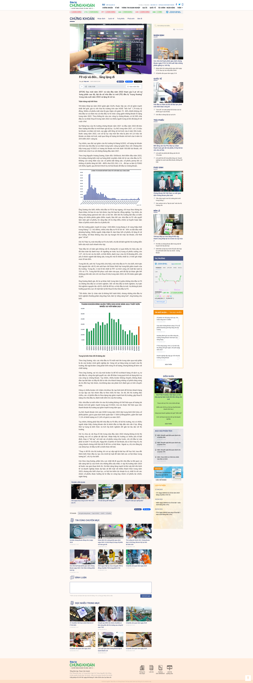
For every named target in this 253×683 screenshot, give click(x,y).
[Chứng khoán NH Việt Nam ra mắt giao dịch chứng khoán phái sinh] (168, 181)
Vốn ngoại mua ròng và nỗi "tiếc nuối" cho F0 (82, 502)
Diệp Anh (86, 81)
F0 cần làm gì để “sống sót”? (107, 501)
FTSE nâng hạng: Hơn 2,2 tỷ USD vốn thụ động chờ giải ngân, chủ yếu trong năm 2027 (168, 348)
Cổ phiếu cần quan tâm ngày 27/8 (166, 73)
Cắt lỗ (102, 513)
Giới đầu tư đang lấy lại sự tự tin (166, 114)
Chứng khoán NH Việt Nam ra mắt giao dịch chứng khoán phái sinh (167, 194)
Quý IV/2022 (95, 513)
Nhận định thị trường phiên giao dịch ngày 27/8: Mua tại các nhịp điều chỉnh (169, 69)
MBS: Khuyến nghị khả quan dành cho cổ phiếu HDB (169, 436)
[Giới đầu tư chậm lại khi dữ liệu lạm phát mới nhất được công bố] (168, 92)
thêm (179, 8)
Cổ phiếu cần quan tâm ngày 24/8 (136, 648)
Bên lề (139, 18)
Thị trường (160, 258)
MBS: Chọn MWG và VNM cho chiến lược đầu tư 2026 (168, 458)
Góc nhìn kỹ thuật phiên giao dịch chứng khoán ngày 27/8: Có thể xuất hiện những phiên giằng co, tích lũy (168, 63)
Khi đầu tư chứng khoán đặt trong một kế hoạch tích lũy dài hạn (168, 245)
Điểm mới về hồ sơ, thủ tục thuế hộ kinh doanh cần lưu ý (168, 408)
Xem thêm (168, 364)
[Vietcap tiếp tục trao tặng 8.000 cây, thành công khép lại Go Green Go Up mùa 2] (168, 224)
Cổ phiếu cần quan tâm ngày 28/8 (136, 566)
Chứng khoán (107, 8)
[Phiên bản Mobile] (181, 4)
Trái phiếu (121, 18)
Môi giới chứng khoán (84, 513)
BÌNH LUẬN (80, 577)
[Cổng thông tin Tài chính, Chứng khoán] (82, 5)
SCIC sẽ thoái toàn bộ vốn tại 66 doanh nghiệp (168, 418)
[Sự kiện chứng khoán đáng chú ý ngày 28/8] (82, 531)
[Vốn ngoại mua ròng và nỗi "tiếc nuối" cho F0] (83, 491)
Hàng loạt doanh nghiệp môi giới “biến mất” (168, 413)
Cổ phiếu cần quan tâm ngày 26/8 (80, 648)
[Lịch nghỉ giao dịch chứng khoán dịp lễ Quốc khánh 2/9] (111, 639)
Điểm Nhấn (168, 376)
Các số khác (161, 480)
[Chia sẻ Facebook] (175, 4)
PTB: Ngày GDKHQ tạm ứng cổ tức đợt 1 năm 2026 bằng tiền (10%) (168, 513)
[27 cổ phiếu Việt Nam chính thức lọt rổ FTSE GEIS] (82, 614)
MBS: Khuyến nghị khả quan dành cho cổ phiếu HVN (169, 443)
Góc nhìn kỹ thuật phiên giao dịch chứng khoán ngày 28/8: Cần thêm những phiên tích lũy (82, 568)
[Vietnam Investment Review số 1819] (176, 474)
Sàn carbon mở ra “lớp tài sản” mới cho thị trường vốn (169, 204)
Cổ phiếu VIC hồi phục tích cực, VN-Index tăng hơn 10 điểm (167, 319)
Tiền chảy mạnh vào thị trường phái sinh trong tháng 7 (168, 199)
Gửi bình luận (146, 596)
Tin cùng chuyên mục (87, 520)
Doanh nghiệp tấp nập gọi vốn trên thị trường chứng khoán (168, 357)
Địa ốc (145, 8)
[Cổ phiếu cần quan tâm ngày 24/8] (139, 639)
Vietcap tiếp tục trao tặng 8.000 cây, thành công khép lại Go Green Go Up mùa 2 (168, 238)
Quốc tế (153, 8)
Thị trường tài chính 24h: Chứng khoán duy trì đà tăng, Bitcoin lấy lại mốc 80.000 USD (138, 542)
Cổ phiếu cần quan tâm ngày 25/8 (136, 623)
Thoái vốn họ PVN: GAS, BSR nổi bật (168, 403)
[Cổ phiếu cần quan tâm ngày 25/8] (139, 614)
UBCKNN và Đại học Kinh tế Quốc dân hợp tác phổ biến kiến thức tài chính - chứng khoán (169, 251)
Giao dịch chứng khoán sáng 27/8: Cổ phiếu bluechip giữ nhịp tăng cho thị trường (168, 327)
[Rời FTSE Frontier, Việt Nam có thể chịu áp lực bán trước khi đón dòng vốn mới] (168, 385)
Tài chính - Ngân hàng (166, 8)
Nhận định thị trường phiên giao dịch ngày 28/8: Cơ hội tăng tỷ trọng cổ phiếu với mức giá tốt (110, 542)
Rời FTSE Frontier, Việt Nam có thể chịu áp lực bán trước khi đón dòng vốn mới (168, 397)
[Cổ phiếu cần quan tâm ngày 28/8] (139, 556)
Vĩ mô (117, 8)
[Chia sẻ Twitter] (178, 4)
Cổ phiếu (108, 513)
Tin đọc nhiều (175, 312)
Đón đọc (158, 468)
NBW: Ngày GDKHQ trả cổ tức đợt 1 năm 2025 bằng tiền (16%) (168, 504)
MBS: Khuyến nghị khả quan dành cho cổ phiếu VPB (169, 451)
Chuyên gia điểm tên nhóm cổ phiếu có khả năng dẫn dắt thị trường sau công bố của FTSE (110, 625)
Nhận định (101, 18)
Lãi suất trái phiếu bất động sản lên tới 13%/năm (168, 154)
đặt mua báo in (110, 5)
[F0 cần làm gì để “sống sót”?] (110, 491)
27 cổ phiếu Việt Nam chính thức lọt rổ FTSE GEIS (81, 624)
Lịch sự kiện (160, 485)
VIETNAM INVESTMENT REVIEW (166, 5)
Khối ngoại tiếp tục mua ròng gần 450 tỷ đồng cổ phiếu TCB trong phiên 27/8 (110, 567)
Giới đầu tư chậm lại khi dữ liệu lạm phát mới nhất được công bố (168, 105)
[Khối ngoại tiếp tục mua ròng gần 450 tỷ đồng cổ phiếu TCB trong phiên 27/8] (111, 556)
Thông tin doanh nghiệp (131, 8)
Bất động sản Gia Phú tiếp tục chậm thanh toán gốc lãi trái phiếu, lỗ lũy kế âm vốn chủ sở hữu (168, 148)
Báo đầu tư (154, 5)
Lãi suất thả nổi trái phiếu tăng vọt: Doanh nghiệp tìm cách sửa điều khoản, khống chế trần (169, 160)
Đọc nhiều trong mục (87, 603)
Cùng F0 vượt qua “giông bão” (134, 501)
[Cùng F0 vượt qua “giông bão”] (137, 491)
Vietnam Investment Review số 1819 (163, 473)
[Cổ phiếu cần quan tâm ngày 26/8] (82, 639)
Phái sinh (131, 18)
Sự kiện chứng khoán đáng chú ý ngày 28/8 (81, 541)
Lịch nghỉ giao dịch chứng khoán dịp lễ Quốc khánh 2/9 (110, 650)
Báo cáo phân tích (163, 431)
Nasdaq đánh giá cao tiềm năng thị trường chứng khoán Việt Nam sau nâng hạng (167, 337)
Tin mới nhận (161, 312)
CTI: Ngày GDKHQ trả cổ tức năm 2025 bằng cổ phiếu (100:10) (168, 494)
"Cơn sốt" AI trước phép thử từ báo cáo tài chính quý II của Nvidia (168, 111)
